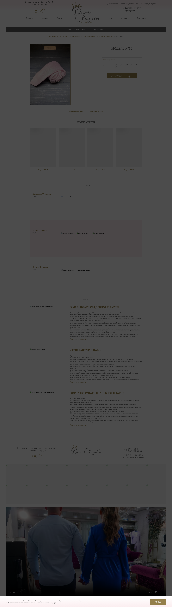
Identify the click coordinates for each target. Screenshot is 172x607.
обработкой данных (65, 601)
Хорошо (158, 602)
